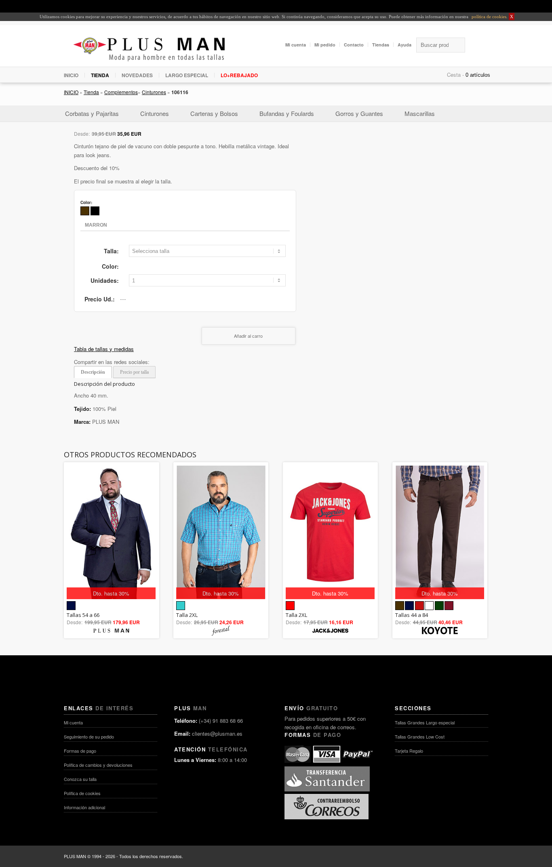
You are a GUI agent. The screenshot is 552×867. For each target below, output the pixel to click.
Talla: (111, 251)
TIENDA (100, 75)
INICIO (71, 75)
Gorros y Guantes (359, 113)
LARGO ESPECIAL (186, 75)
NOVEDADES (137, 75)
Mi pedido (324, 45)
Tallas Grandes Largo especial (425, 722)
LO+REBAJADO (239, 75)
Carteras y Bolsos (214, 113)
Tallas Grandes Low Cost (420, 736)
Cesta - (455, 74)
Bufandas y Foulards (286, 113)
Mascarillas (420, 113)
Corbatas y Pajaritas (92, 113)
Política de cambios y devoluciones (98, 765)
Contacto (354, 45)
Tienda (91, 91)
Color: (110, 266)
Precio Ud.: (99, 299)
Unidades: (105, 280)
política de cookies (488, 16)
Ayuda (404, 45)
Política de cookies (82, 793)
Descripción (93, 372)
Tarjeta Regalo (409, 750)
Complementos (121, 91)
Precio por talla (134, 372)
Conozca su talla (80, 779)
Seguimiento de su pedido (89, 736)
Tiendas (380, 45)
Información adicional (84, 807)
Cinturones (154, 91)
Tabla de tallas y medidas (104, 349)
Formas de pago (80, 750)
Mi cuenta (295, 45)
